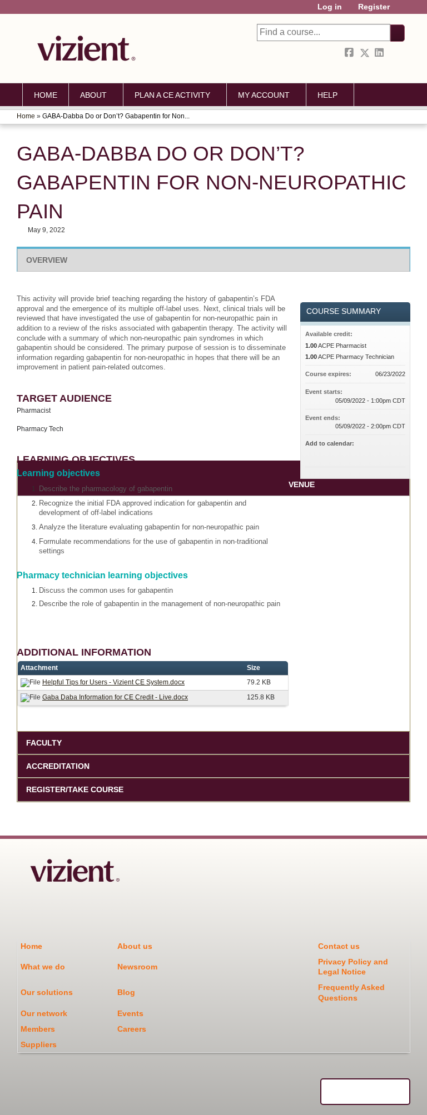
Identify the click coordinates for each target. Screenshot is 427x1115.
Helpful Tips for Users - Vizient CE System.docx (113, 682)
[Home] (83, 48)
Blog (126, 992)
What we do (43, 966)
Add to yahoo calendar (367, 453)
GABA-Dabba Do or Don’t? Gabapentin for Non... (116, 116)
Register (374, 7)
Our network (44, 1013)
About (93, 95)
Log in (329, 7)
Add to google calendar (353, 453)
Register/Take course (74, 789)
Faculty (44, 742)
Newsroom (137, 966)
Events (130, 1013)
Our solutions (47, 992)
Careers (131, 1028)
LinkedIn (380, 53)
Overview (46, 260)
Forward (395, 53)
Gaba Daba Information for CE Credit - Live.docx (115, 697)
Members (38, 1028)
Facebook (350, 53)
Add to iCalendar (382, 452)
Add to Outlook (396, 453)
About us (134, 946)
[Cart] (401, 11)
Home (45, 95)
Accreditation (58, 766)
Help (327, 95)
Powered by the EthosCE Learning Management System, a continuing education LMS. (365, 1091)
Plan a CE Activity (172, 95)
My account (264, 95)
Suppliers (39, 1044)
